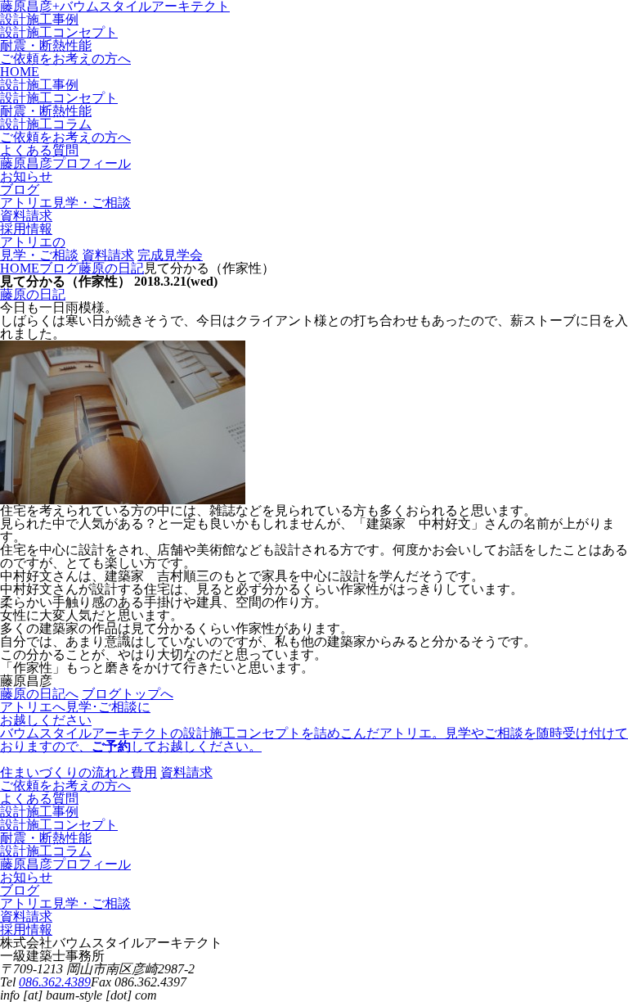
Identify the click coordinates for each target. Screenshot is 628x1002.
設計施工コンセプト (59, 32)
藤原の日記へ (39, 694)
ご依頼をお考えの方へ (65, 58)
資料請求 (108, 255)
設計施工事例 (39, 19)
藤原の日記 (32, 294)
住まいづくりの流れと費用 (78, 772)
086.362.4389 (55, 982)
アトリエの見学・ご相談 (39, 248)
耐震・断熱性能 (46, 45)
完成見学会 (170, 255)
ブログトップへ (127, 694)
